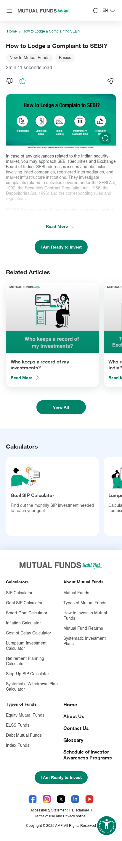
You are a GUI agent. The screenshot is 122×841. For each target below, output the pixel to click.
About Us (73, 716)
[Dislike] (9, 81)
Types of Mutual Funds (84, 603)
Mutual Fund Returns (83, 628)
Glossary (73, 740)
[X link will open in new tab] (61, 799)
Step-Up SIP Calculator (27, 674)
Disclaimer (80, 810)
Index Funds (17, 745)
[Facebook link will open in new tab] (32, 799)
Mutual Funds (76, 593)
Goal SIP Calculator (32, 495)
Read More (57, 226)
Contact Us (76, 728)
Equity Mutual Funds (25, 715)
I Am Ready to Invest (61, 246)
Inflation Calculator (23, 623)
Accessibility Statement (49, 810)
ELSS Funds (17, 725)
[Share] (110, 81)
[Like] (22, 81)
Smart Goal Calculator (26, 613)
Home (12, 31)
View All (61, 407)
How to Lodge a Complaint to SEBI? (51, 31)
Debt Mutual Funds (24, 735)
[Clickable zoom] (105, 138)
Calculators (17, 581)
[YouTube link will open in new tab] (89, 799)
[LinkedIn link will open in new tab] (75, 799)
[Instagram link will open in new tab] (47, 799)
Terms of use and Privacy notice (60, 816)
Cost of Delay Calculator (28, 633)
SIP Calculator (19, 593)
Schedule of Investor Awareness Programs (87, 754)
